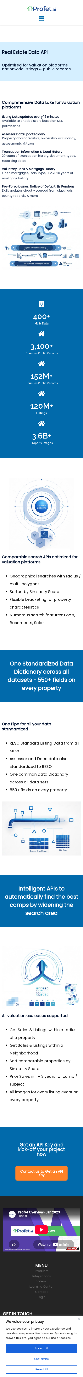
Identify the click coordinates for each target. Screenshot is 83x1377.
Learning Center (41, 1286)
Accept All (41, 1348)
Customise (41, 1359)
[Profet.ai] (41, 8)
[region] (41, 1346)
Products (41, 1271)
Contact (41, 1292)
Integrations (41, 1276)
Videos (41, 1281)
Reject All (42, 1369)
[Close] (79, 1319)
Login (41, 1297)
